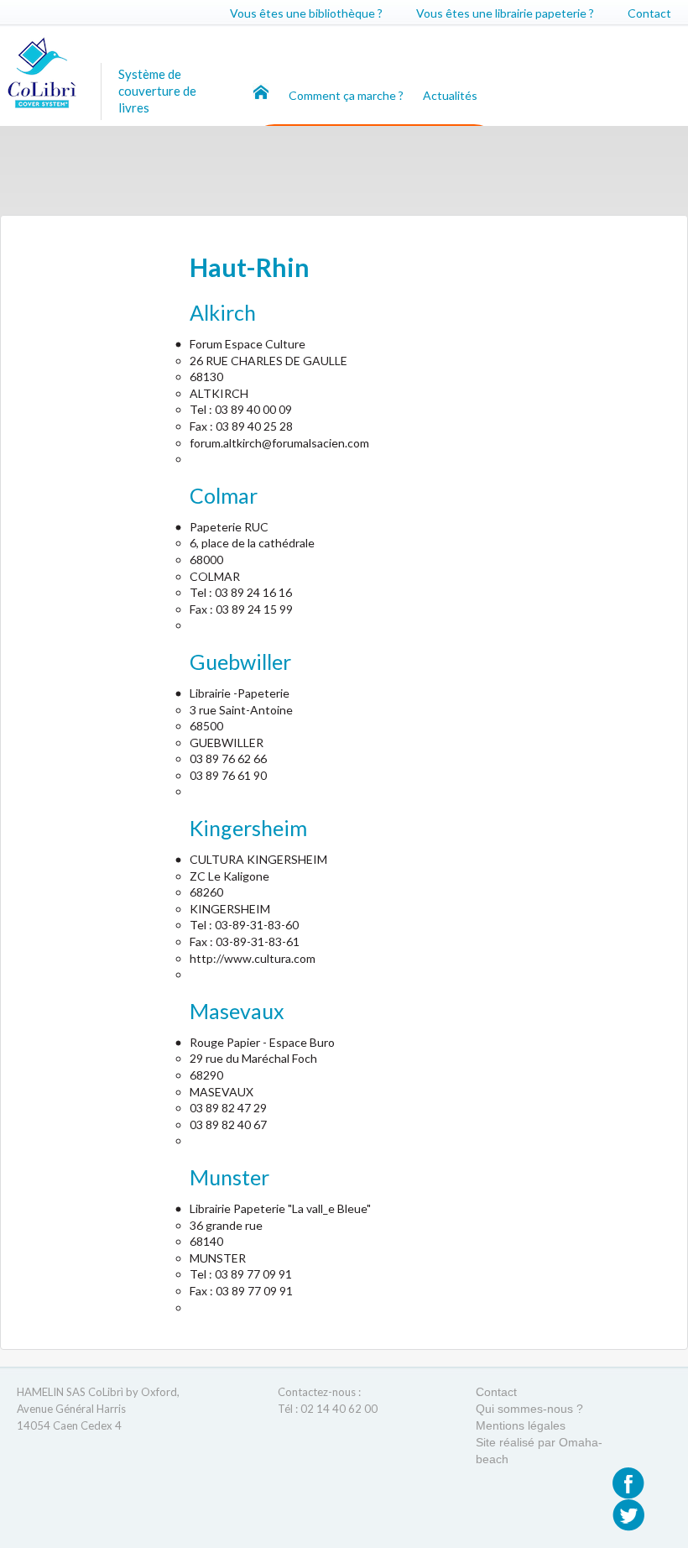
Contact (649, 13)
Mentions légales (521, 1425)
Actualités (450, 95)
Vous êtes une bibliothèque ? (306, 13)
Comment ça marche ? (347, 95)
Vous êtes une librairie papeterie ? (505, 13)
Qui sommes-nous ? (529, 1408)
